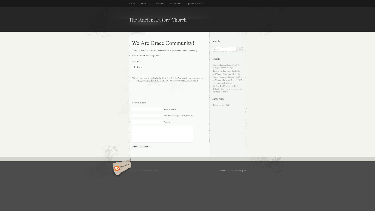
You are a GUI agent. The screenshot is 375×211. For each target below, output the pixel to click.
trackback (181, 80)
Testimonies (175, 3)
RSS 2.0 (151, 80)
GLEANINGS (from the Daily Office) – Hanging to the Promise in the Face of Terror (228, 89)
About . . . (145, 3)
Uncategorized (219, 105)
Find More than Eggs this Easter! (227, 70)
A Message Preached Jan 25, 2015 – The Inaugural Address (228, 81)
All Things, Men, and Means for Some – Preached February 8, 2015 (227, 75)
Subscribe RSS (121, 168)
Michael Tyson (240, 170)
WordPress (222, 170)
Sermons (160, 3)
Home (132, 3)
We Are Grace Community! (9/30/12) (147, 55)
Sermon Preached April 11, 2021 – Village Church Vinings (227, 66)
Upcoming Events (194, 3)
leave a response (170, 80)
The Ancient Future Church (158, 19)
